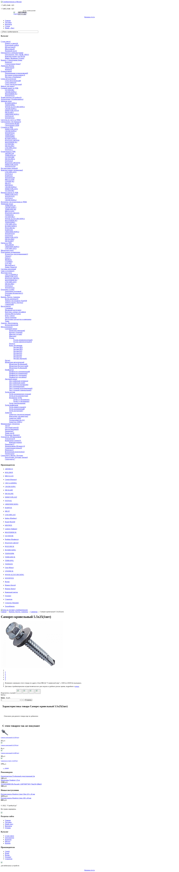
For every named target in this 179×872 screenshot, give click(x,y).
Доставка (8, 22)
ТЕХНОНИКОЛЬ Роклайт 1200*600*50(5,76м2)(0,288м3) (21, 784)
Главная (8, 20)
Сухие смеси (9, 836)
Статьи (7, 26)
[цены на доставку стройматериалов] (14, 610)
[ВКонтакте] (25, 691)
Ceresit (7, 851)
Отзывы (8, 828)
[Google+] (19, 691)
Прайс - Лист (9, 28)
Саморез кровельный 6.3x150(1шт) (10, 737)
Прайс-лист (9, 824)
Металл (7, 841)
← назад (6, 768)
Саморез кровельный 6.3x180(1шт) (10, 753)
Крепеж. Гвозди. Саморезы (18, 612)
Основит (8, 857)
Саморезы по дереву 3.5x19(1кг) (9, 761)
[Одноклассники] (38, 691)
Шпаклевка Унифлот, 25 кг (10, 780)
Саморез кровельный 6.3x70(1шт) (9, 745)
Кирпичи (8, 839)
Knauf (7, 853)
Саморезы (33, 612)
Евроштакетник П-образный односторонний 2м (18, 776)
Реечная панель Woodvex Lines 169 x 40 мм (16, 798)
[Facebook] (31, 691)
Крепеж (7, 843)
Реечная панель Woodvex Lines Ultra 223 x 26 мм (18, 794)
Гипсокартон (9, 838)
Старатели (8, 859)
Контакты (8, 24)
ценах (77, 686)
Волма (7, 855)
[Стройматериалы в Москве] (11, 2)
